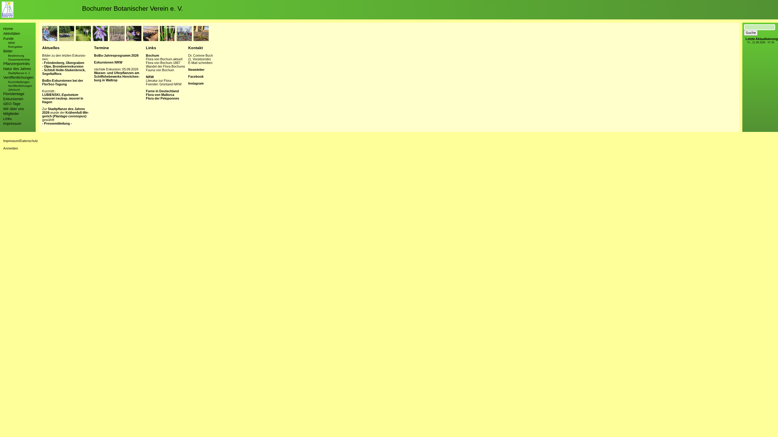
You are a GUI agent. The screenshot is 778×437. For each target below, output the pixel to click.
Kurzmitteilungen (19, 82)
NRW (11, 43)
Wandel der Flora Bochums (165, 66)
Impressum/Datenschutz (20, 141)
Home (8, 29)
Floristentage (13, 94)
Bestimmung (16, 55)
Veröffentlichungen (20, 85)
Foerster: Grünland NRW (164, 84)
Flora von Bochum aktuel (164, 59)
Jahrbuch (14, 89)
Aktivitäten (11, 34)
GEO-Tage (11, 104)
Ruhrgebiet (15, 46)
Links (7, 119)
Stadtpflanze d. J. (19, 73)
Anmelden (10, 148)
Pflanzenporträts (16, 64)
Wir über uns (13, 109)
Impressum (12, 124)
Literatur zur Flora (158, 80)
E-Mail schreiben (200, 63)
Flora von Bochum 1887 (163, 63)
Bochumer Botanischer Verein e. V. (132, 8)
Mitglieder (11, 114)
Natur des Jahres (17, 69)
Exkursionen (13, 99)
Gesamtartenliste (19, 59)
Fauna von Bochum (160, 70)
